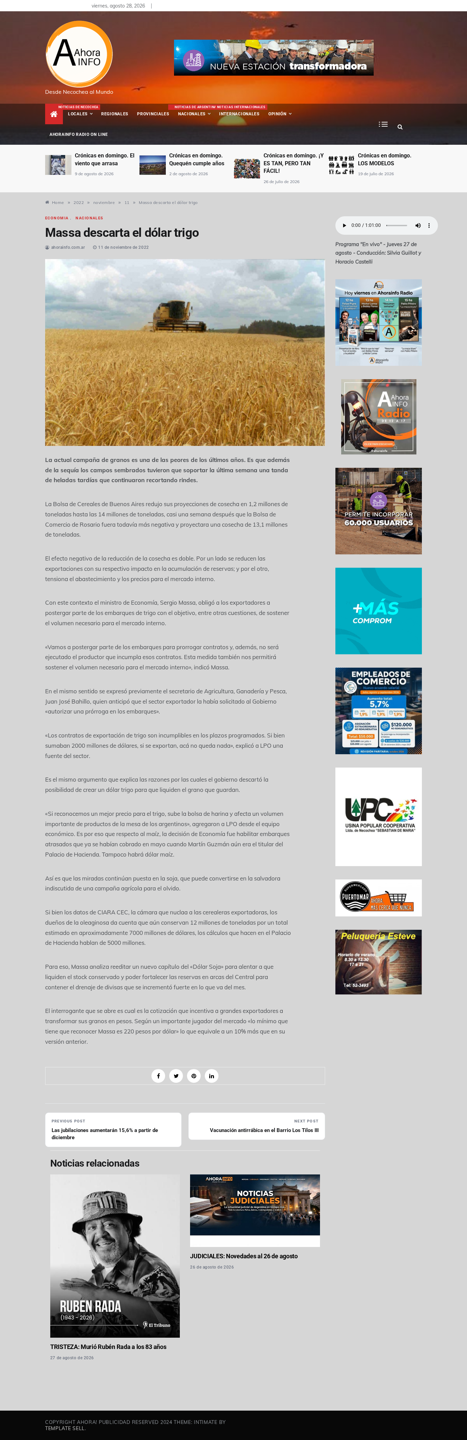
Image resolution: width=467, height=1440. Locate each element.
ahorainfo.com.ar (68, 247)
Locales (82, 110)
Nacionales (195, 110)
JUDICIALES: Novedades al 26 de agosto (243, 1256)
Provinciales (153, 114)
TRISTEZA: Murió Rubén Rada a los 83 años (108, 1346)
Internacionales (240, 110)
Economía (56, 218)
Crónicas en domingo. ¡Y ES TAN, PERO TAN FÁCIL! (221, 163)
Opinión (277, 114)
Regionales (114, 114)
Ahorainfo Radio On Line (79, 134)
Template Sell (65, 1428)
